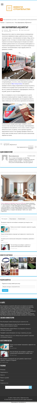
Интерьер (2, 369)
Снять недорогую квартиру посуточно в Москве (13, 203)
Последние (4, 218)
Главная (2, 22)
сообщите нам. (31, 315)
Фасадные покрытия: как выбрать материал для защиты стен (16, 222)
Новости (2, 375)
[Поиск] (30, 387)
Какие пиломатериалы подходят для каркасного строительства (17, 234)
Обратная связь (25, 397)
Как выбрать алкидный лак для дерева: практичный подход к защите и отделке (15, 359)
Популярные (12, 218)
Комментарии (21, 218)
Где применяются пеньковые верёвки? (25, 147)
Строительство (10, 22)
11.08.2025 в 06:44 (31, 156)
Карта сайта (16, 397)
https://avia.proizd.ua (17, 83)
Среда (2, 380)
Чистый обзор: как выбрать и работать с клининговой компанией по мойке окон (22, 352)
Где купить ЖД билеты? (10, 144)
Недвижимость (4, 372)
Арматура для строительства (20, 321)
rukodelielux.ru (22, 402)
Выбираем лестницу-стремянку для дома (20, 333)
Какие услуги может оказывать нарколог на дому (23, 227)
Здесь (30, 209)
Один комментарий (25, 30)
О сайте (10, 397)
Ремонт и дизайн (4, 377)
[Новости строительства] (18, 8)
